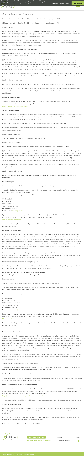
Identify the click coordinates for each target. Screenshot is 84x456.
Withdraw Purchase (36, 437)
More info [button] (4, 5)
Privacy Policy (64, 441)
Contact (77, 437)
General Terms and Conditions (39, 441)
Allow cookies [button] (78, 3)
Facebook (80, 441)
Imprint (60, 437)
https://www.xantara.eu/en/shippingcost (15, 106)
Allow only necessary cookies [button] (60, 3)
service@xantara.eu (18, 211)
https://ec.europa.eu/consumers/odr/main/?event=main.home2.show (24, 396)
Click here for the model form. (12, 219)
